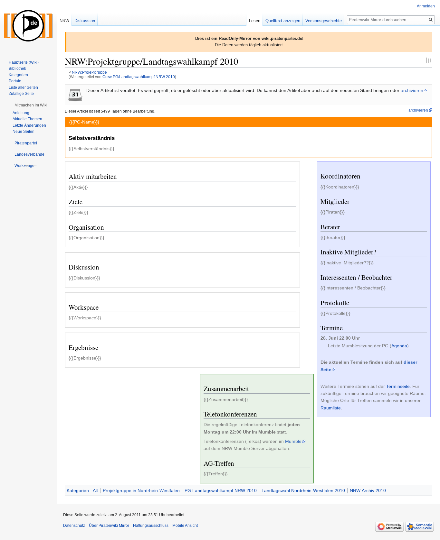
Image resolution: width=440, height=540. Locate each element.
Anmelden (426, 6)
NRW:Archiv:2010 (368, 490)
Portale (15, 81)
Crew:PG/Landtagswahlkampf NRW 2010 (138, 77)
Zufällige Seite (21, 93)
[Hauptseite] (28, 25)
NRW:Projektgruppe (89, 72)
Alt (95, 490)
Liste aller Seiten (23, 87)
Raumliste (330, 407)
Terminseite (398, 386)
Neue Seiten (23, 131)
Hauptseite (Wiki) (24, 62)
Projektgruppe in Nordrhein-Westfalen (141, 490)
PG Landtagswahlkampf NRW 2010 (221, 490)
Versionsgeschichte (323, 20)
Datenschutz (74, 525)
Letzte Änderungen (29, 125)
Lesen (254, 20)
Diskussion (84, 20)
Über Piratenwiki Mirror (109, 525)
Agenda (399, 345)
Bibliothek (17, 68)
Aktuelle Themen (27, 119)
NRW (64, 20)
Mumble (293, 441)
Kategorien (78, 490)
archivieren (412, 90)
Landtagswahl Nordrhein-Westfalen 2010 (303, 490)
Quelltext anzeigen (282, 20)
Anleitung (21, 113)
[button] (30, 105)
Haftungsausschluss (150, 525)
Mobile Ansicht (185, 525)
